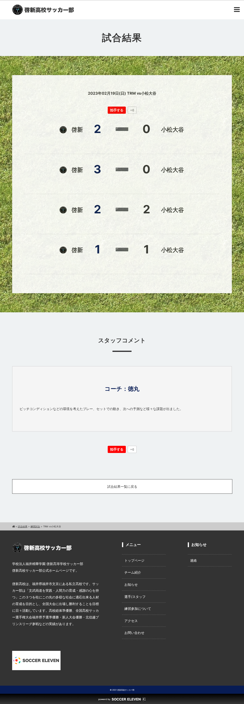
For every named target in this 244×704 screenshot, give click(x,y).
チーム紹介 (132, 572)
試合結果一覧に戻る (122, 486)
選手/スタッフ (135, 597)
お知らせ (131, 584)
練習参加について (137, 608)
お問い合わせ (134, 633)
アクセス (131, 621)
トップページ (134, 560)
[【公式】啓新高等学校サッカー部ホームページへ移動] (13, 526)
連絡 (193, 560)
